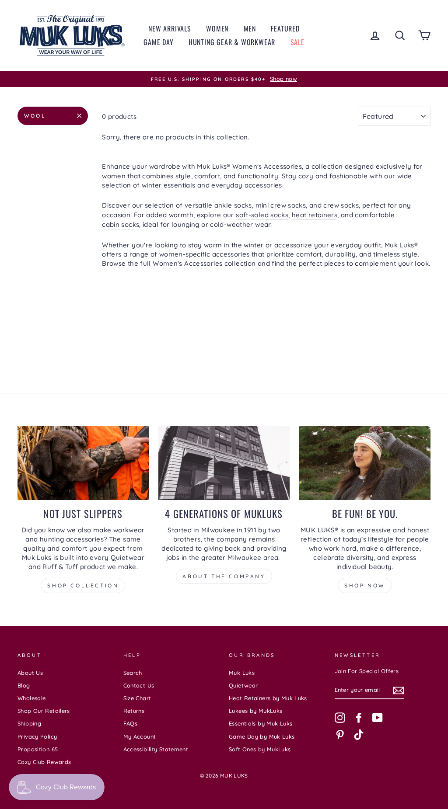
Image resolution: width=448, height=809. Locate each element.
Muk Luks (242, 672)
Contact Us (138, 685)
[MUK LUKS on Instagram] (340, 717)
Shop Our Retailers (44, 710)
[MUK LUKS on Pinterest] (340, 734)
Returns (134, 710)
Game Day (158, 42)
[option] (224, 79)
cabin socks (120, 224)
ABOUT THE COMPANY (223, 576)
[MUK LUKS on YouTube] (377, 717)
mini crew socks (281, 205)
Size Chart (137, 697)
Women (217, 28)
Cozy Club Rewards (44, 761)
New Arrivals (169, 28)
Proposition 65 (38, 749)
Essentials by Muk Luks (260, 723)
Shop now (364, 585)
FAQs (130, 723)
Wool (35, 115)
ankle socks (233, 205)
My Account (139, 736)
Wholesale (32, 697)
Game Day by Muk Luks (262, 736)
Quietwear (243, 685)
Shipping (29, 723)
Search (132, 672)
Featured (285, 28)
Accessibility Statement (156, 749)
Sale (297, 42)
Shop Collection (83, 585)
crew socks (341, 205)
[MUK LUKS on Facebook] (359, 717)
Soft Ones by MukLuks (260, 749)
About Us (30, 672)
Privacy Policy (37, 736)
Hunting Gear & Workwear (232, 42)
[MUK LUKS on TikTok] (359, 734)
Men (250, 28)
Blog (24, 685)
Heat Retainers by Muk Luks (268, 697)
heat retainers (314, 215)
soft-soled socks (262, 215)
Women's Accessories (267, 166)
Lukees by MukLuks (255, 710)
